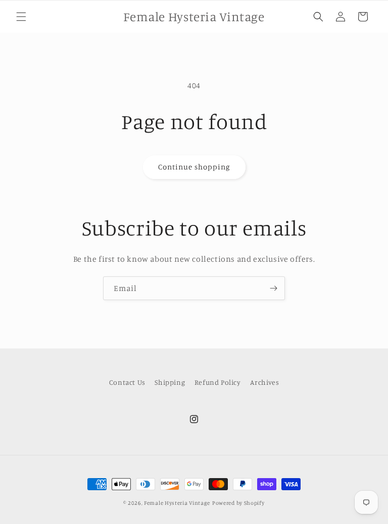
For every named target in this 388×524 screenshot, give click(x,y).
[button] (21, 17)
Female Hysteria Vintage (177, 502)
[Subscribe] (273, 288)
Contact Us (127, 382)
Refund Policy (218, 382)
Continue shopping (194, 166)
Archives (264, 382)
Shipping (170, 382)
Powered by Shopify (238, 502)
